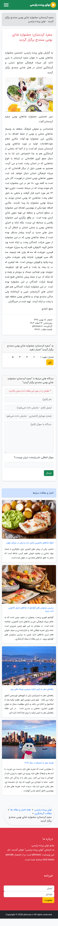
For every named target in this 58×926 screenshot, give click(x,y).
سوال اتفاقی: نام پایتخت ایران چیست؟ (34, 457)
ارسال (49, 473)
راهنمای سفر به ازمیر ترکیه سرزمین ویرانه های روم (32, 689)
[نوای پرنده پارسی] (43, 5)
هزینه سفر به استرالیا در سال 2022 (39, 763)
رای (50, 362)
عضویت (48, 900)
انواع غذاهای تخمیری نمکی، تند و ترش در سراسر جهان (30, 542)
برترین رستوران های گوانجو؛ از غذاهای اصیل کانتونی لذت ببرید (31, 609)
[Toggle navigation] (6, 5)
